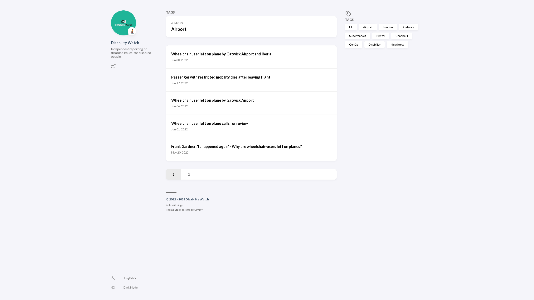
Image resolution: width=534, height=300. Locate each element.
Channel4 (401, 36)
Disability (374, 44)
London (388, 27)
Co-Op (353, 44)
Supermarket (357, 36)
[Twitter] (113, 67)
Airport (368, 27)
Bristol (381, 36)
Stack (178, 209)
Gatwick (408, 27)
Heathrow (397, 44)
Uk (351, 27)
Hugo (180, 205)
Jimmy (199, 209)
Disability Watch (125, 42)
